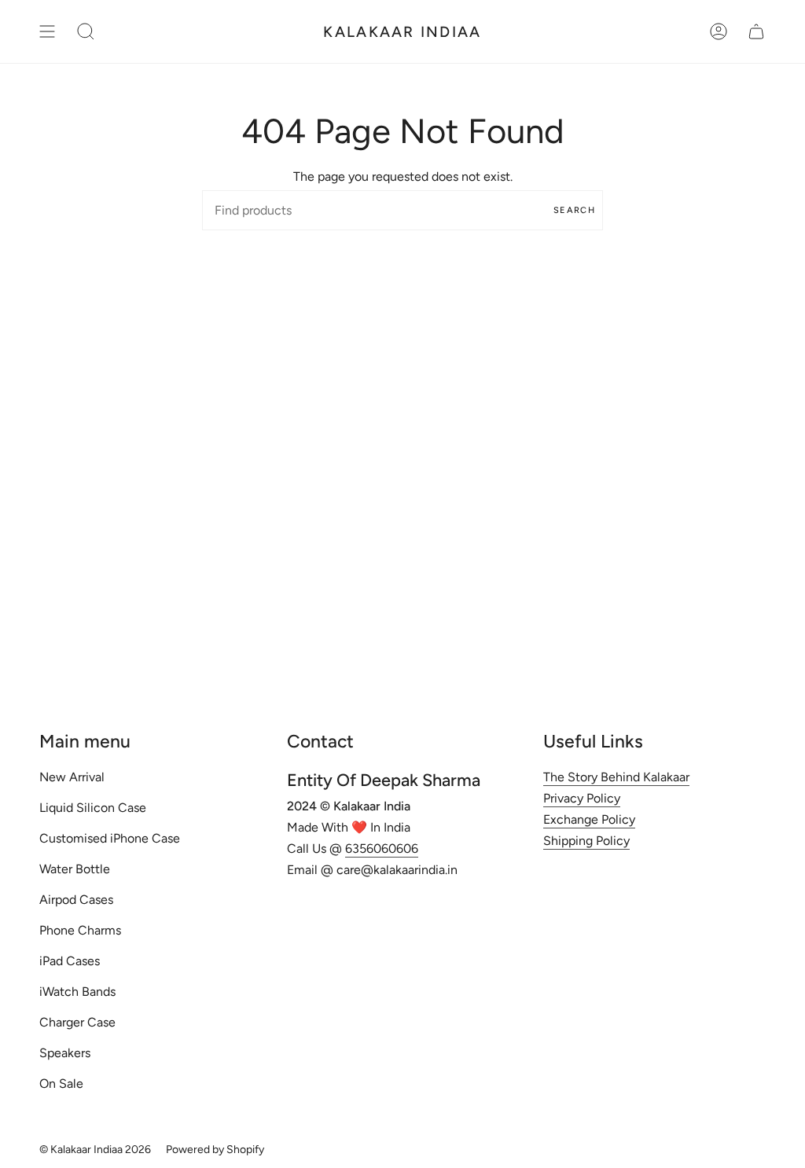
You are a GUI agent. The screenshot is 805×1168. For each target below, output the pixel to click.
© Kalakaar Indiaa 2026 (95, 1149)
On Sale (61, 1083)
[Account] (718, 31)
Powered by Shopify (215, 1149)
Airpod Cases (76, 899)
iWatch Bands (77, 991)
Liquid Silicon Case (92, 807)
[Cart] (756, 31)
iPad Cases (69, 960)
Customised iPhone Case (109, 838)
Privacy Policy (581, 798)
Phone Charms (80, 930)
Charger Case (77, 1022)
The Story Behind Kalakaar (616, 776)
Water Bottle (74, 868)
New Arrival (72, 776)
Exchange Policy (589, 819)
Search (574, 210)
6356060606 (381, 848)
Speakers (64, 1052)
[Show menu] (47, 31)
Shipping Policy (586, 840)
